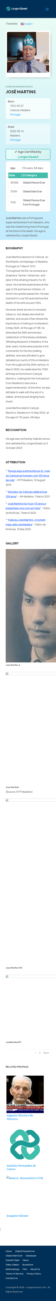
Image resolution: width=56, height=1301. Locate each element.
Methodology (12, 1269)
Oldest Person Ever (34, 182)
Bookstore (28, 1265)
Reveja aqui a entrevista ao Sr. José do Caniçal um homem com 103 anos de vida (28, 475)
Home (9, 1251)
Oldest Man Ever (32, 191)
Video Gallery (12, 1265)
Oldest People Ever (25, 1251)
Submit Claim (13, 1260)
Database (31, 1256)
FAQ (25, 1269)
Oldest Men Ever (14, 1256)
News (26, 1260)
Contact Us (12, 1278)
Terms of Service (14, 1274)
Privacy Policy (34, 1274)
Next (46, 1052)
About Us (35, 1269)
